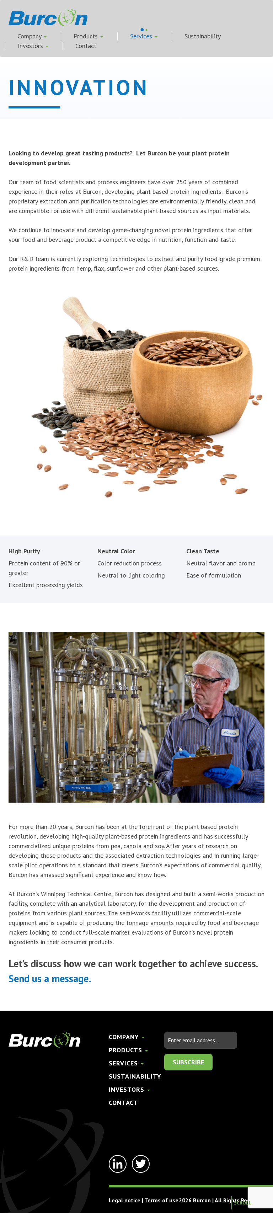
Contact (85, 46)
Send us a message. (50, 978)
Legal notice (124, 1200)
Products (87, 36)
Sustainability (202, 36)
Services (142, 36)
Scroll (243, 1202)
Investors (31, 46)
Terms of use (161, 1200)
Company (30, 36)
